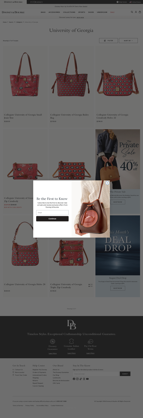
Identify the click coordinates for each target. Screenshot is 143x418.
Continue (52, 219)
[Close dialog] (107, 183)
